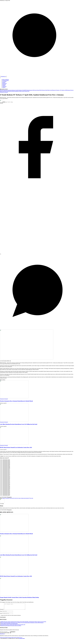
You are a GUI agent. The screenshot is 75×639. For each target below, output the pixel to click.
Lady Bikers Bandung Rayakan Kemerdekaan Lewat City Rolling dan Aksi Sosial (18, 424)
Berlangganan (13, 631)
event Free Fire (11, 498)
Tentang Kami (2, 637)
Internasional (4, 83)
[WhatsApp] (37, 329)
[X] (37, 252)
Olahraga (3, 87)
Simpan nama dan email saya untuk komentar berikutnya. (11, 615)
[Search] (37, 75)
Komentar (2, 609)
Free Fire (16, 498)
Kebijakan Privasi (19, 637)
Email (1, 613)
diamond (7, 498)
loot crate (31, 498)
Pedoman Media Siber (12, 637)
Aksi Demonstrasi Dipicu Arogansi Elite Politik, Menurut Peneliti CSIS (12, 624)
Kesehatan (4, 84)
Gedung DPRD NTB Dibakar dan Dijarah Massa (9, 623)
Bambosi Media (22, 638)
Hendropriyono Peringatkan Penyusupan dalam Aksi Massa (10, 625)
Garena (19, 498)
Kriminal (3, 85)
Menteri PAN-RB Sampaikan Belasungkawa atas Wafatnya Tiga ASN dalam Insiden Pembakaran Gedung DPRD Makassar (21, 622)
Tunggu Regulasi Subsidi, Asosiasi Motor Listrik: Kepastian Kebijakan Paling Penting (19, 597)
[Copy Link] (0, 254)
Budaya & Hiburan (5, 79)
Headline (3, 82)
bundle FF (4, 498)
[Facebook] (37, 177)
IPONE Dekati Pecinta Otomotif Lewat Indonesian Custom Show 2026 (16, 447)
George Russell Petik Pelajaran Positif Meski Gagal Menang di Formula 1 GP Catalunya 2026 (50, 90)
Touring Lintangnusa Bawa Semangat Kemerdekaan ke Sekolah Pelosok (16, 401)
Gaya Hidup (4, 81)
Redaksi (6, 637)
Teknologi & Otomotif (4, 92)
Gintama (22, 498)
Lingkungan (4, 86)
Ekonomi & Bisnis (5, 80)
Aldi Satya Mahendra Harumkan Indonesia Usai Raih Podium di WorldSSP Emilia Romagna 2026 (17, 90)
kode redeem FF (27, 498)
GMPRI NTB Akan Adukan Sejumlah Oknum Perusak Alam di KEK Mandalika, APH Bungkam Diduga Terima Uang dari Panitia (23, 621)
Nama (1, 611)
